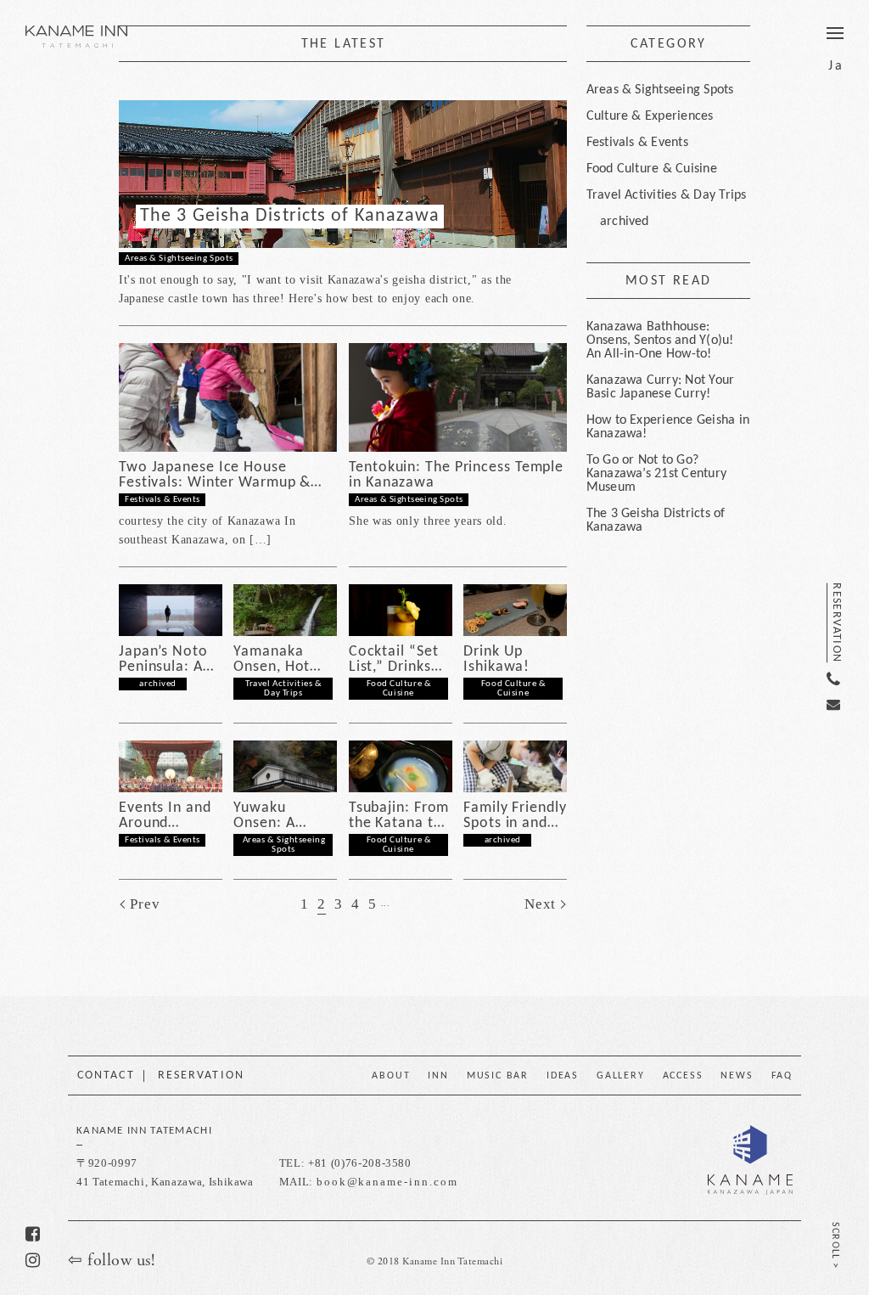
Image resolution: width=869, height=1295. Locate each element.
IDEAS (563, 1076)
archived (158, 684)
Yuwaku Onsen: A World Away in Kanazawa (283, 816)
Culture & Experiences (650, 116)
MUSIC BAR (498, 1076)
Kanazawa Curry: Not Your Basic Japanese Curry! (660, 387)
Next (540, 904)
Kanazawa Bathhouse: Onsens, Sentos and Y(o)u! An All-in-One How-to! (660, 340)
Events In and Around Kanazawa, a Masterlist (165, 816)
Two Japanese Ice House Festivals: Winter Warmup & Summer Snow (215, 475)
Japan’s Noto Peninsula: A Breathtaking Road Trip (163, 660)
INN (438, 1076)
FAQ (782, 1076)
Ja (836, 66)
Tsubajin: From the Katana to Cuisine (399, 816)
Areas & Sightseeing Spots (179, 258)
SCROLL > (835, 1246)
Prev (145, 904)
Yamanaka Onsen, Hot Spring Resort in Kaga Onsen (281, 660)
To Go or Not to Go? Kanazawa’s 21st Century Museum (656, 473)
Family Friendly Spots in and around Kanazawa (515, 816)
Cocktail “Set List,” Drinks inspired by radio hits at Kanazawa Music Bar (394, 660)
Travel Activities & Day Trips (283, 688)
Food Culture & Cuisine (399, 688)
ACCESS (683, 1076)
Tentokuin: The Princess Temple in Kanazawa (456, 475)
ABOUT (391, 1076)
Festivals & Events (162, 499)
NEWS (736, 1076)
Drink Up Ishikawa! (496, 660)
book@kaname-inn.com (387, 1181)
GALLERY (621, 1076)
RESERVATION (836, 622)
